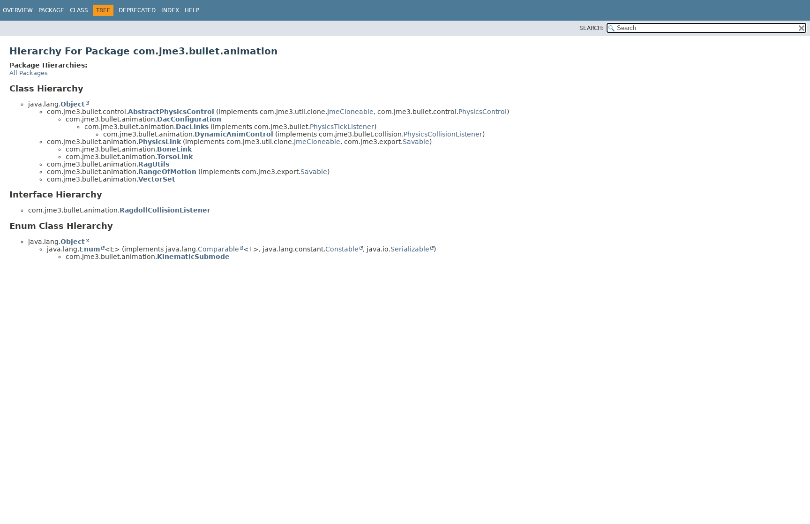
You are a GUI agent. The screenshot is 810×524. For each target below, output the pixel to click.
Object (72, 104)
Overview (18, 10)
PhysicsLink (159, 141)
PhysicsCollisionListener (443, 134)
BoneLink (174, 149)
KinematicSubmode (193, 256)
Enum (89, 249)
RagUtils (153, 164)
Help (192, 10)
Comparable (218, 249)
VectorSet (156, 179)
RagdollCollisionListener (165, 210)
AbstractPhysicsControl (171, 111)
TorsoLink (175, 156)
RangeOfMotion (167, 171)
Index (170, 10)
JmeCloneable (350, 111)
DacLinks (192, 126)
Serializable (409, 249)
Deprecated (137, 10)
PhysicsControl (482, 111)
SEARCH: (591, 28)
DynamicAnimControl (234, 134)
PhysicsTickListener (342, 126)
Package (51, 10)
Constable (342, 249)
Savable (416, 141)
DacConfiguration (189, 119)
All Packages (28, 72)
